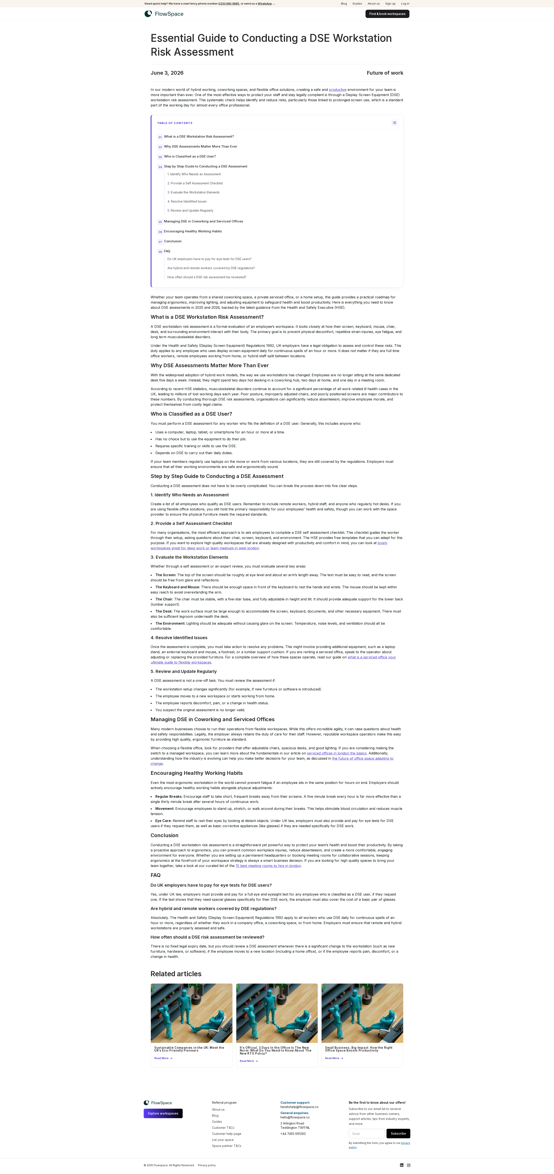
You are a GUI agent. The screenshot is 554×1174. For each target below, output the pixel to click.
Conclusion (173, 241)
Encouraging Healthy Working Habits (193, 231)
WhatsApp (265, 3)
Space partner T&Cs (226, 1146)
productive (337, 89)
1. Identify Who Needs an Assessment (194, 174)
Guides (357, 3)
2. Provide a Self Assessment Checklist (195, 183)
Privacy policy (207, 1165)
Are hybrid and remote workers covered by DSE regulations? (211, 268)
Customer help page (226, 1133)
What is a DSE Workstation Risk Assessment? (199, 136)
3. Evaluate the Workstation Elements (193, 192)
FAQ (167, 251)
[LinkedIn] (401, 1165)
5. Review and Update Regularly (190, 210)
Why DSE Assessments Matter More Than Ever (200, 146)
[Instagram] (408, 1165)
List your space (223, 1140)
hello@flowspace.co (295, 1117)
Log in (405, 3)
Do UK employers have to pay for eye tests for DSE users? (209, 259)
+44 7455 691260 (293, 1133)
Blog (344, 3)
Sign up (390, 3)
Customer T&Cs (223, 1127)
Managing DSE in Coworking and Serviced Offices (203, 221)
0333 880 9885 (228, 3)
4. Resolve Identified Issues (187, 201)
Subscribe (398, 1133)
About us (374, 3)
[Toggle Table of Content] (394, 123)
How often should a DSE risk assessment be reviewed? (206, 277)
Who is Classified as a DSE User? (190, 156)
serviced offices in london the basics (337, 753)
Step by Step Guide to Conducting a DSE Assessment (205, 166)
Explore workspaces (163, 1113)
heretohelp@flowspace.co (299, 1107)
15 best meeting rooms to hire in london (268, 866)
